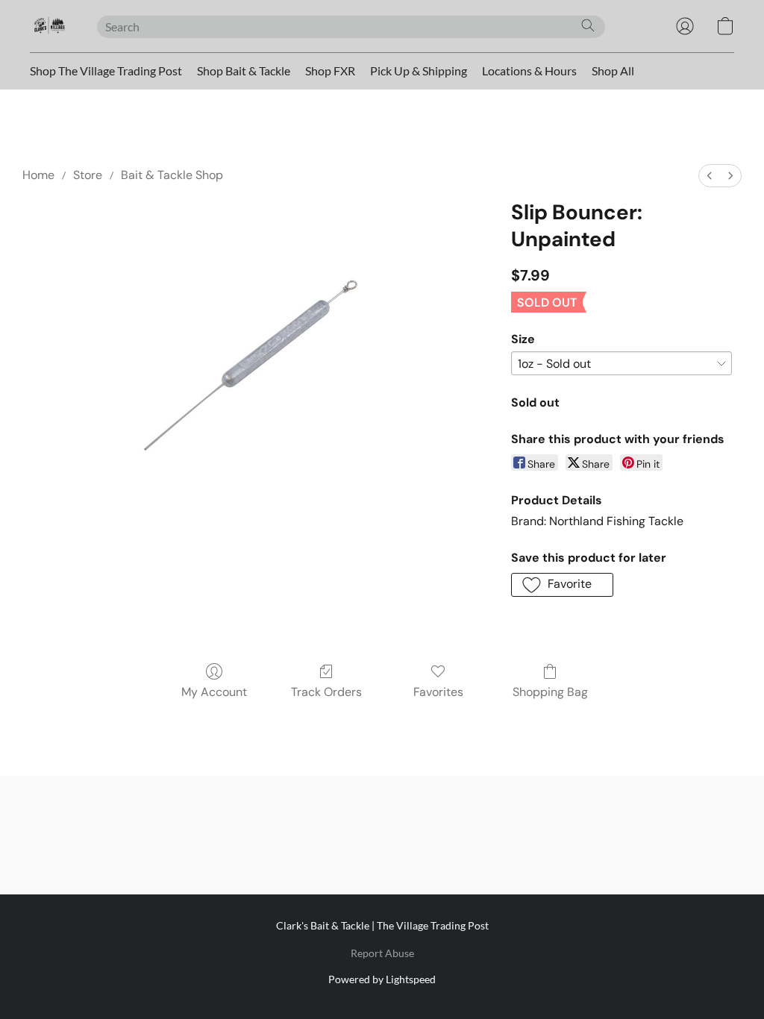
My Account (214, 692)
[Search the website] (588, 25)
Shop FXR (330, 70)
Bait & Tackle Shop (172, 175)
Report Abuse (382, 953)
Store (87, 175)
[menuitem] (709, 175)
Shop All (613, 70)
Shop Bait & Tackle (243, 70)
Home (38, 175)
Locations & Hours (529, 70)
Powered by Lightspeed (382, 979)
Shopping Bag (550, 692)
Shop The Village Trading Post (106, 70)
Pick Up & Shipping (418, 70)
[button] (48, 26)
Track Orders (326, 692)
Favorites (438, 692)
